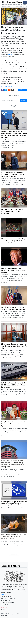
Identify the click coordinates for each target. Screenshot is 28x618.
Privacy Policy (4, 615)
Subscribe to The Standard (8, 598)
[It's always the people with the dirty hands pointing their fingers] (14, 490)
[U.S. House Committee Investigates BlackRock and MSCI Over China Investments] (14, 371)
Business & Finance (6, 606)
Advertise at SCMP (6, 600)
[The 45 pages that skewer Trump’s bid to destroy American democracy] (14, 295)
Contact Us (16, 614)
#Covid (10, 86)
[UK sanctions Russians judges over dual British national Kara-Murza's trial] (14, 332)
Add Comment (22, 90)
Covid (10, 54)
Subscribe (23, 100)
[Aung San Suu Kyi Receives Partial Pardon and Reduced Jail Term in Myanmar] (14, 410)
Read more (4, 594)
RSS (4, 609)
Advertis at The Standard (7, 602)
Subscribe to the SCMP (7, 596)
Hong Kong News (14, 1)
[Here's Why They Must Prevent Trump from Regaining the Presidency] (14, 198)
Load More (14, 554)
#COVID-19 (4, 86)
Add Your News (5, 607)
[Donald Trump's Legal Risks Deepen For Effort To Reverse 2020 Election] (14, 256)
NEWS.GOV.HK (4, 604)
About (21, 614)
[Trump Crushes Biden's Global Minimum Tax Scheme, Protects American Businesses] (14, 161)
